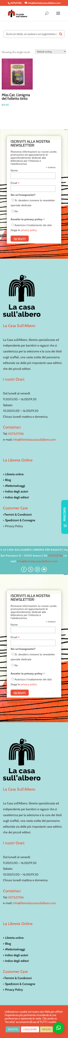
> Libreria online (13, 474)
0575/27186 (16, 433)
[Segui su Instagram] (37, 569)
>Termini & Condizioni (17, 514)
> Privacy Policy (13, 989)
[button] (58, 1027)
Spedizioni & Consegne (20, 520)
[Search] (60, 34)
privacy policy (29, 230)
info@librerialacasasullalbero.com (34, 439)
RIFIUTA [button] (46, 1029)
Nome (14, 170)
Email (15, 183)
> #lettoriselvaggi (14, 486)
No (16, 211)
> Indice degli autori (15, 491)
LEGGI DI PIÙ (30, 1029)
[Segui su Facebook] (23, 569)
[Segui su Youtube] (44, 569)
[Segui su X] (30, 569)
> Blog (7, 480)
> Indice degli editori (16, 497)
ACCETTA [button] (13, 1029)
